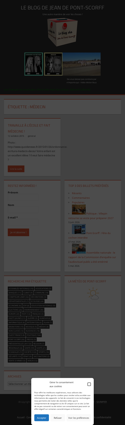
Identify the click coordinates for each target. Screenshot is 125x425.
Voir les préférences (78, 417)
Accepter (41, 417)
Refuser (58, 417)
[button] (89, 384)
